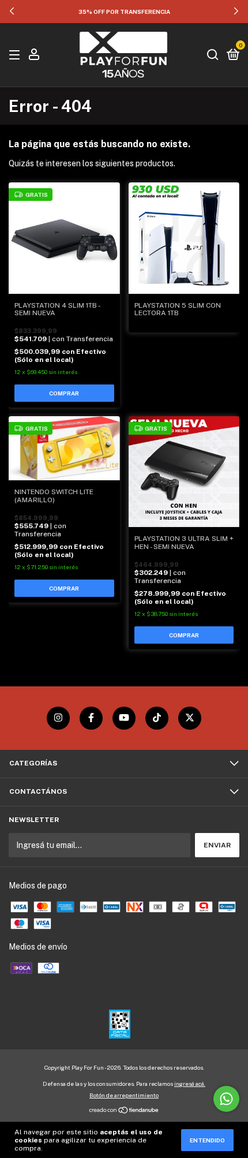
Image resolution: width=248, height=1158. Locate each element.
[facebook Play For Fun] (91, 718)
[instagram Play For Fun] (58, 718)
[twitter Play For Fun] (189, 718)
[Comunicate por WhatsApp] (226, 1099)
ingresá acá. (189, 1083)
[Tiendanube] (124, 1111)
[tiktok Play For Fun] (156, 718)
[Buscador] (213, 55)
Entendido (207, 1140)
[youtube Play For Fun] (124, 718)
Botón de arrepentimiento (124, 1095)
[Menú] (16, 55)
